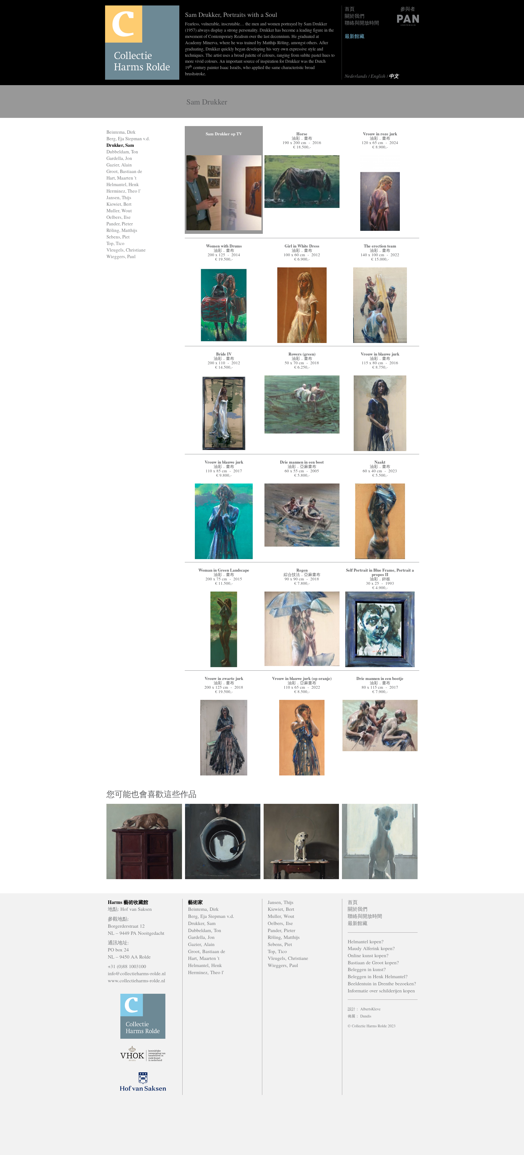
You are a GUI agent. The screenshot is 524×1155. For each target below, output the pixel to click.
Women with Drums (224, 246)
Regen (302, 570)
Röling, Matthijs (121, 230)
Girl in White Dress (302, 246)
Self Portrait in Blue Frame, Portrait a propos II (380, 572)
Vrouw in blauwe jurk (380, 354)
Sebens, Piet (118, 237)
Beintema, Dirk (121, 132)
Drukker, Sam (120, 145)
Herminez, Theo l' (123, 191)
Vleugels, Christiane (126, 250)
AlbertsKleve (370, 1008)
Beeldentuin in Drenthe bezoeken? (382, 983)
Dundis (365, 1016)
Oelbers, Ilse (118, 217)
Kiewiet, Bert (119, 204)
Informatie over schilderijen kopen (381, 990)
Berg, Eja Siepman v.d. (128, 138)
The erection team (380, 246)
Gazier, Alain (119, 165)
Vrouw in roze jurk (380, 134)
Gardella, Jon (119, 158)
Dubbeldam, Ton (122, 151)
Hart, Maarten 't (121, 178)
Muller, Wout (119, 210)
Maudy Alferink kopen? (371, 948)
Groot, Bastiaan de (124, 171)
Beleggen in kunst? (367, 969)
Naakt (379, 462)
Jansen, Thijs (118, 197)
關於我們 (354, 16)
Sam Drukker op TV (224, 134)
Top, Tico (115, 243)
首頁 (350, 8)
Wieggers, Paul (121, 256)
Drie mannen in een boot (302, 462)
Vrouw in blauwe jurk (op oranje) (302, 678)
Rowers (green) (301, 354)
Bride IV (224, 354)
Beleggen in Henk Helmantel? (377, 976)
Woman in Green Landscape (223, 570)
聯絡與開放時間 (362, 22)
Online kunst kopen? (368, 955)
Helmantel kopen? (365, 941)
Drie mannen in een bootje (379, 678)
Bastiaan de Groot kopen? (373, 962)
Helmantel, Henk (122, 184)
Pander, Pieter (119, 223)
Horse (301, 134)
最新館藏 (354, 36)
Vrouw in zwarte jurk (224, 678)
